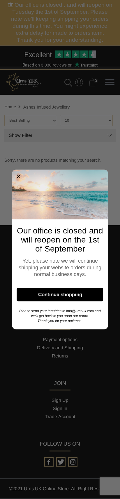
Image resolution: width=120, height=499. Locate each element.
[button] (18, 176)
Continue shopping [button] (60, 294)
